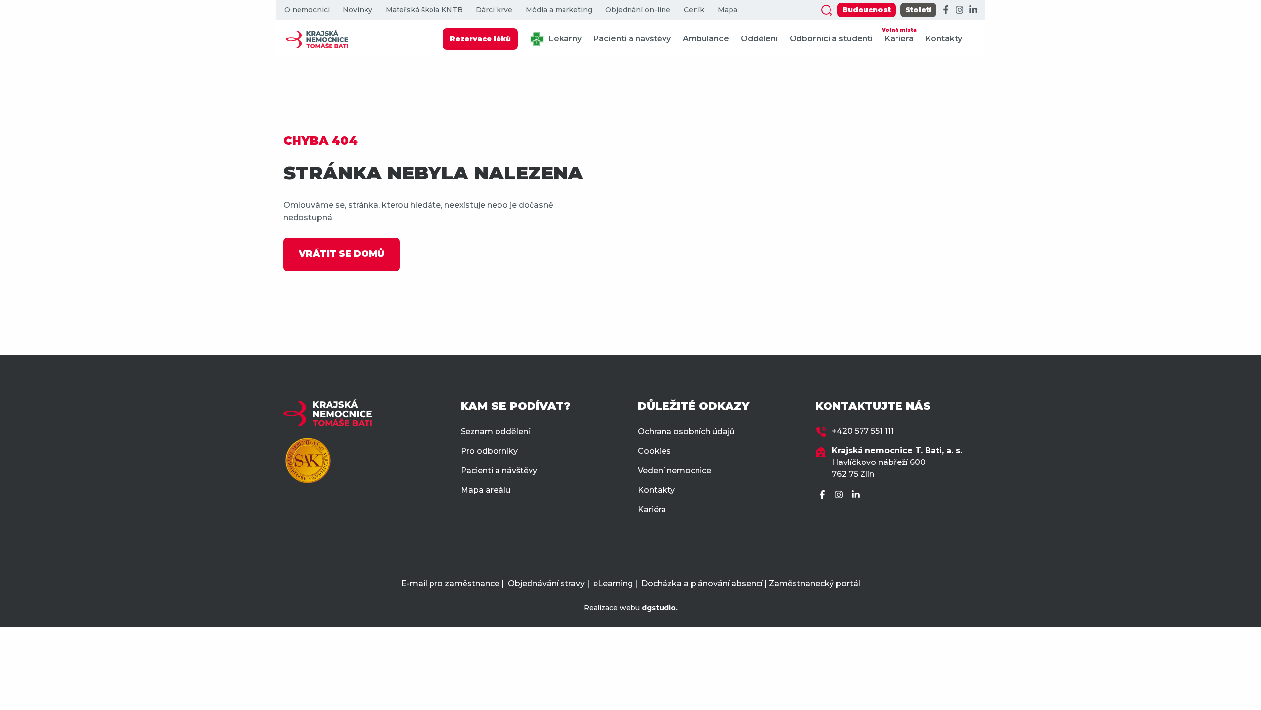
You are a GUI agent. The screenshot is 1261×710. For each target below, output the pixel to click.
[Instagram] (959, 10)
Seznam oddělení (495, 431)
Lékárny (564, 38)
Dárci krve (494, 10)
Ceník (694, 10)
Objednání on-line (637, 10)
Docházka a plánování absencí (702, 583)
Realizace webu (631, 608)
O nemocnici (307, 10)
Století (918, 9)
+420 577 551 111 (863, 431)
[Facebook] (945, 10)
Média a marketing (559, 10)
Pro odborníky (489, 451)
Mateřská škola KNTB (424, 10)
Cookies (654, 451)
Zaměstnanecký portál (814, 583)
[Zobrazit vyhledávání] (826, 10)
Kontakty (944, 38)
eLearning (613, 583)
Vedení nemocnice (674, 470)
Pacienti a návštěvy (632, 38)
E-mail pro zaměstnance (450, 583)
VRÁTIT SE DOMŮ (341, 253)
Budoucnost (866, 9)
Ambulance (706, 38)
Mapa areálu (485, 490)
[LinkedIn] (973, 10)
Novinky (357, 10)
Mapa (727, 10)
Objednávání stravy (546, 583)
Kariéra (899, 35)
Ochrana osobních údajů (686, 431)
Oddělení (759, 38)
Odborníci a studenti (831, 38)
